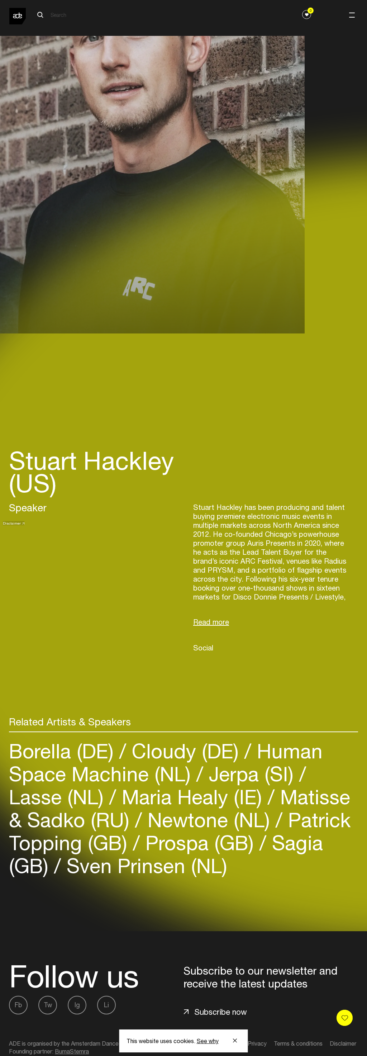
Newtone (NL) (209, 820)
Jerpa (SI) (251, 774)
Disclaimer (12, 523)
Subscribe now (220, 1012)
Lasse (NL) (59, 797)
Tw (48, 1005)
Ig (77, 1005)
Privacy (257, 1043)
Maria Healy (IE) (192, 797)
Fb (18, 1005)
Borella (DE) (64, 751)
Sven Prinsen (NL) (144, 865)
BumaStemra (72, 1051)
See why (208, 1041)
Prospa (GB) (199, 842)
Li (106, 1005)
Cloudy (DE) (185, 751)
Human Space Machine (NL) (166, 762)
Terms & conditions (298, 1043)
